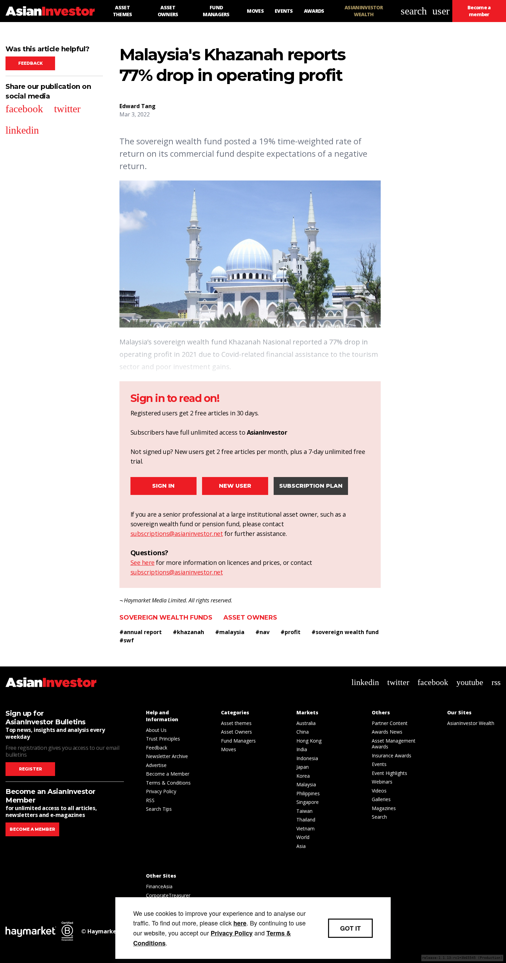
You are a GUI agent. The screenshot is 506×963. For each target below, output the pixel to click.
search (414, 11)
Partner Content (390, 723)
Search (379, 817)
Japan (302, 767)
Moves (228, 749)
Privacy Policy (161, 791)
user (441, 11)
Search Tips (159, 809)
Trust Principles (163, 738)
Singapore (307, 802)
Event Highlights (389, 773)
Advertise (156, 765)
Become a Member (167, 773)
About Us (156, 730)
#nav (262, 632)
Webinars (382, 781)
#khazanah (188, 632)
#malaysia (229, 632)
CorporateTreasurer (168, 895)
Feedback (30, 63)
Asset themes (236, 723)
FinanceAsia (159, 886)
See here (142, 562)
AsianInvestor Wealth (470, 723)
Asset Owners (250, 617)
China (302, 731)
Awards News (387, 731)
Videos (379, 790)
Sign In (163, 486)
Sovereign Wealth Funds (165, 617)
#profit (291, 632)
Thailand (305, 819)
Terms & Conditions (168, 782)
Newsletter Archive (167, 756)
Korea (303, 776)
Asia (301, 846)
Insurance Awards (391, 755)
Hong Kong (308, 740)
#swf (126, 640)
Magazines (384, 808)
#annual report (140, 632)
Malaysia (306, 784)
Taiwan (304, 811)
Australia (306, 723)
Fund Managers (238, 740)
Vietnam (305, 828)
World (302, 837)
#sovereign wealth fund (345, 632)
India (301, 749)
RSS (150, 800)
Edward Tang (137, 106)
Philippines (308, 793)
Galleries (381, 799)
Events (379, 764)
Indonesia (307, 758)
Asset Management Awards (393, 743)
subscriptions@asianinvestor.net (176, 533)
